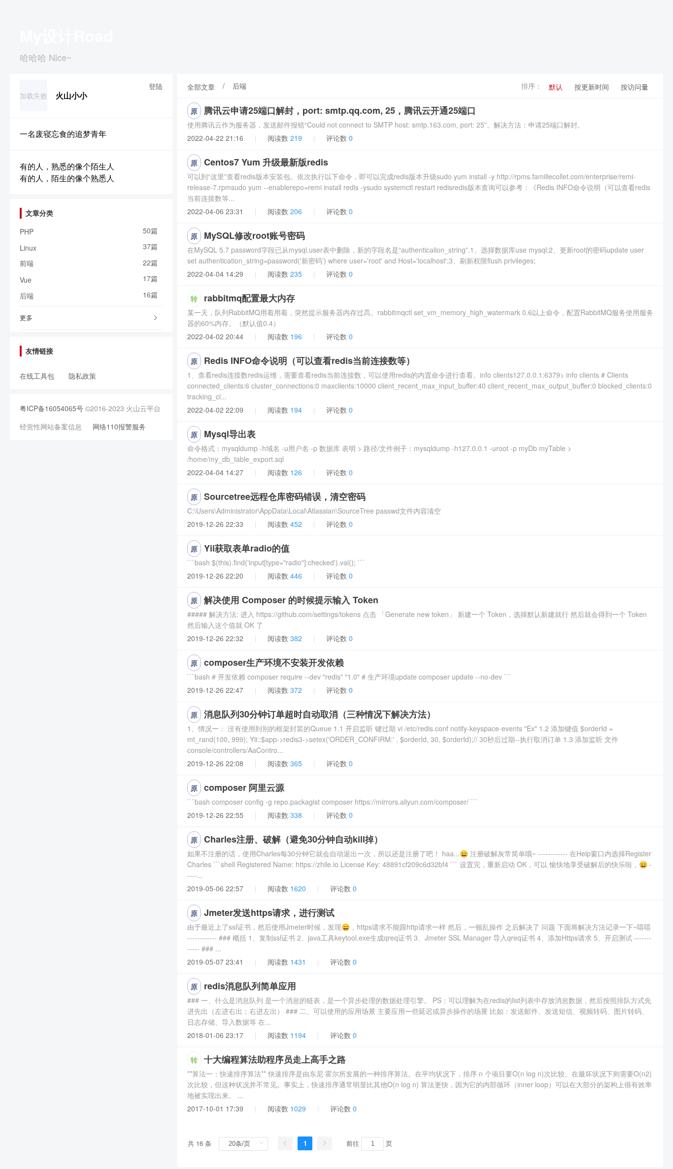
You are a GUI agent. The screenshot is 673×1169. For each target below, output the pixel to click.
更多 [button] (26, 317)
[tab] (91, 318)
